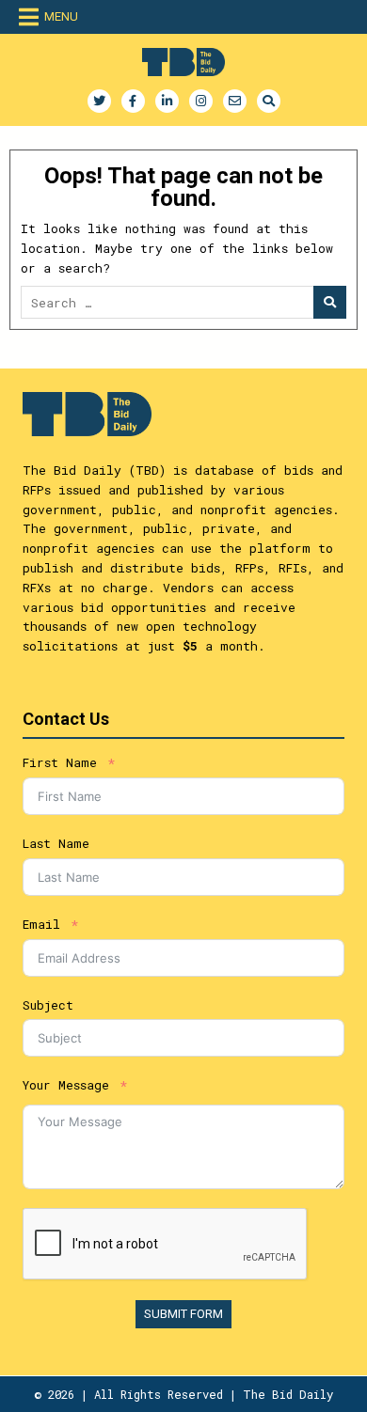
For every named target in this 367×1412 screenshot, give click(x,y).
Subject (48, 1004)
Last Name (56, 843)
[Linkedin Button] (167, 101)
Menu (61, 16)
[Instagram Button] (201, 101)
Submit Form (183, 1314)
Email (41, 924)
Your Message (66, 1084)
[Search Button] (268, 101)
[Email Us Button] (235, 101)
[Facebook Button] (133, 101)
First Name (60, 762)
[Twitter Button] (99, 101)
